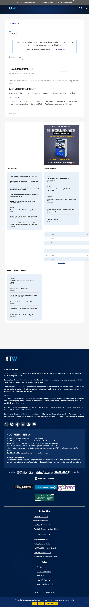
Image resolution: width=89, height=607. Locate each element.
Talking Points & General (16, 271)
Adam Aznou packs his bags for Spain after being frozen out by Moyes (24, 195)
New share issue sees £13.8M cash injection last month (23, 210)
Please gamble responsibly (30, 2)
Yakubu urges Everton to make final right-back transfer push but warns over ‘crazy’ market (23, 217)
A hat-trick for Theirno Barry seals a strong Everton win (59, 189)
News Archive (61, 49)
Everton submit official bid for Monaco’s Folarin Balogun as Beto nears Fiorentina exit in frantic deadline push (23, 224)
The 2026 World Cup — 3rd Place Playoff (21, 315)
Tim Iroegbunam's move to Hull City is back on (23, 176)
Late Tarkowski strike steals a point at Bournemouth (58, 179)
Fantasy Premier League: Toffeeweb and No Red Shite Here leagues (60, 210)
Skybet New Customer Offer (45, 556)
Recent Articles (50, 169)
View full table (61, 263)
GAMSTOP (57, 446)
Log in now (14, 97)
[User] (85, 8)
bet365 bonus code (41, 539)
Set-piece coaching (52, 219)
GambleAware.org (25, 443)
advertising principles (65, 2)
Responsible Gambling (46, 584)
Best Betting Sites (41, 516)
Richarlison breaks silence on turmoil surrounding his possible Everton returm (24, 188)
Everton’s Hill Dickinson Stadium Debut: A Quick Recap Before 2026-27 (23, 296)
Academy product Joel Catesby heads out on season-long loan (23, 201)
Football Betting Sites (43, 525)
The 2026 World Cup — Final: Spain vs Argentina (23, 308)
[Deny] (86, 602)
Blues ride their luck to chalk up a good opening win (61, 199)
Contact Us (41, 567)
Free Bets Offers (41, 520)
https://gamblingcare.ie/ (68, 416)
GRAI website (60, 462)
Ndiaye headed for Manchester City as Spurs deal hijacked (24, 182)
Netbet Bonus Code (42, 544)
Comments (12, 33)
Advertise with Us (44, 571)
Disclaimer (31, 73)
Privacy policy (51, 603)
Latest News (11, 169)
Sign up (14, 101)
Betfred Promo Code (42, 552)
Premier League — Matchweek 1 (19, 288)
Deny (41, 603)
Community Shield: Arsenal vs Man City (21, 302)
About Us (40, 575)
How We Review (43, 580)
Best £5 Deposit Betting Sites (46, 529)
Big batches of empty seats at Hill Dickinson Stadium (22, 281)
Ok (35, 603)
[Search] (80, 8)
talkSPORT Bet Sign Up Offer (46, 548)
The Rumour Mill (14, 23)
